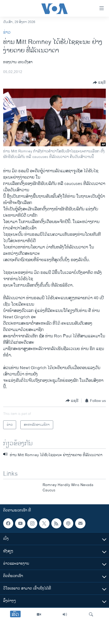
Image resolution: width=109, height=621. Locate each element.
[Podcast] (68, 523)
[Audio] (65, 614)
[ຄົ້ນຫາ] (91, 614)
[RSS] (56, 523)
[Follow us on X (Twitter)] (44, 523)
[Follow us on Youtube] (20, 523)
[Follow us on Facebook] (8, 523)
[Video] (39, 614)
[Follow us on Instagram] (32, 523)
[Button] (99, 82)
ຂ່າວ (7, 32)
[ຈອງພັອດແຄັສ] (80, 523)
